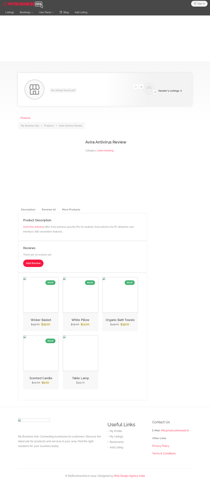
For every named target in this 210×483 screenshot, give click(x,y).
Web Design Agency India (129, 475)
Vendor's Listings (168, 90)
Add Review (33, 263)
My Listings (116, 436)
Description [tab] (28, 209)
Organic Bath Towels (120, 320)
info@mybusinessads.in (175, 430)
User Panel (45, 12)
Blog (66, 12)
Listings (9, 12)
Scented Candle (41, 378)
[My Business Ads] (22, 4)
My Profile (116, 431)
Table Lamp (80, 378)
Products (26, 117)
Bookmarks (117, 442)
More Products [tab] (71, 209)
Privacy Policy (160, 445)
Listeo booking (105, 150)
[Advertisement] (105, 38)
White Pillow (80, 320)
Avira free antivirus (33, 226)
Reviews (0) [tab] (49, 209)
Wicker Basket (41, 320)
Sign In (201, 3)
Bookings (25, 12)
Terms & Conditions (164, 453)
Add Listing (81, 12)
